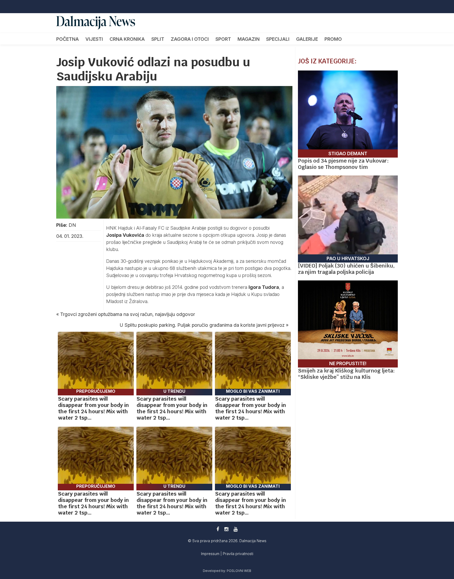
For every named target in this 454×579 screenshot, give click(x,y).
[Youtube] (235, 529)
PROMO (333, 39)
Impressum (210, 553)
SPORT (223, 39)
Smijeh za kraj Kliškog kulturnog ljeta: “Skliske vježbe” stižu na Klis (346, 373)
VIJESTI (94, 39)
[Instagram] (226, 529)
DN (72, 225)
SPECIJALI (278, 39)
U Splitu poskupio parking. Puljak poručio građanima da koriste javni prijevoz (202, 325)
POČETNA (67, 39)
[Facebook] (218, 529)
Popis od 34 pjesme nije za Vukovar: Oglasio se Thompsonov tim (343, 163)
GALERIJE (307, 39)
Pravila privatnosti (238, 553)
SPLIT (157, 39)
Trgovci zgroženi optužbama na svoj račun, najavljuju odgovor (127, 314)
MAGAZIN (249, 39)
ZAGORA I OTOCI (190, 39)
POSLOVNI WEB (239, 571)
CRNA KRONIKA (127, 39)
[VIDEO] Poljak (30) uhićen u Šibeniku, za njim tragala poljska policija (346, 268)
